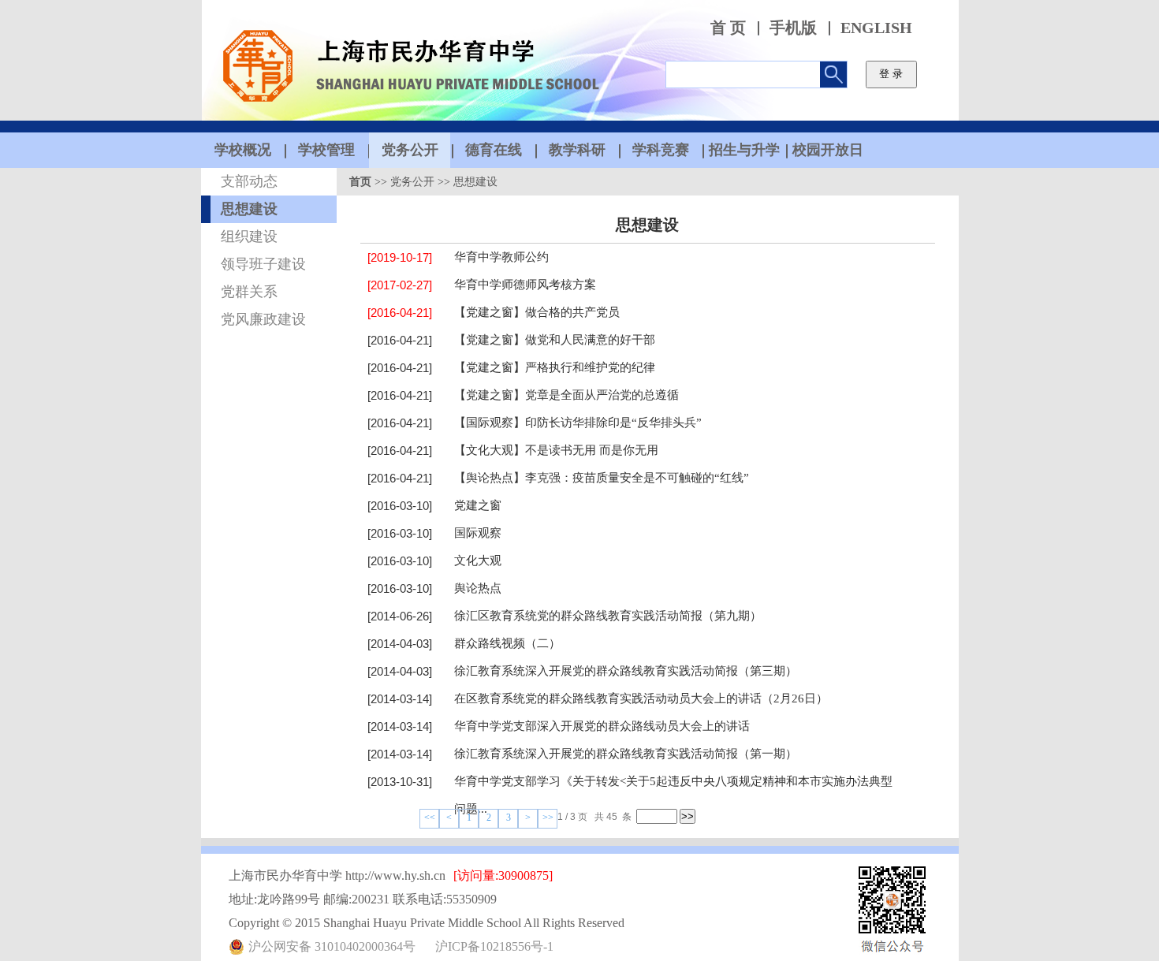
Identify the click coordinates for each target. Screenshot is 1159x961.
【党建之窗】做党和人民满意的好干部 (554, 339)
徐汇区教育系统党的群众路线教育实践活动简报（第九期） (608, 615)
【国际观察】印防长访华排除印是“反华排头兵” (578, 422)
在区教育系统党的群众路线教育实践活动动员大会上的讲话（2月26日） (641, 698)
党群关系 (249, 292)
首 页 (728, 28)
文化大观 (477, 560)
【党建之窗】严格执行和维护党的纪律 (554, 367)
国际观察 (477, 533)
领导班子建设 (263, 264)
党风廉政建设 (263, 319)
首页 (360, 182)
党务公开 (412, 182)
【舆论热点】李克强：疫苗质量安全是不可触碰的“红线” (601, 477)
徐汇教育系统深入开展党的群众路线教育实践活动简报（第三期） (625, 671)
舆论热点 (477, 588)
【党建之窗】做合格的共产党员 (537, 312)
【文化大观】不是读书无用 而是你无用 (556, 450)
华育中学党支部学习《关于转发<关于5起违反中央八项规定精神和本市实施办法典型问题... (673, 795)
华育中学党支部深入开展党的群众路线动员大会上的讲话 (602, 726)
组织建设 (249, 236)
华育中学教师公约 (501, 257)
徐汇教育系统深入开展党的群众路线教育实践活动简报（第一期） (625, 753)
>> (547, 817)
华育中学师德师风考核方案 (525, 284)
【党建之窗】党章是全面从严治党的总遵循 (566, 395)
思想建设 (249, 209)
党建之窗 (477, 505)
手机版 (793, 28)
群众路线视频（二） (507, 643)
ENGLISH (876, 28)
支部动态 (249, 181)
